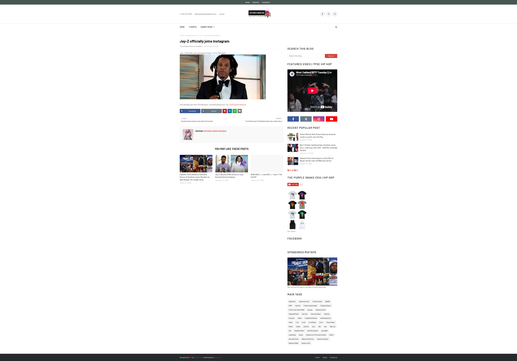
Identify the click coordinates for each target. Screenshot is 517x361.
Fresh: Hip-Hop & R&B (296, 310)
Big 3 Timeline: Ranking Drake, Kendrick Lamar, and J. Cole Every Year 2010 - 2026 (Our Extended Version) (318, 147)
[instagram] (334, 14)
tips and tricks (293, 339)
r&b (319, 326)
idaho (300, 318)
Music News (330, 322)
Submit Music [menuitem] (207, 27)
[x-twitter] (328, 14)
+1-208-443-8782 (186, 14)
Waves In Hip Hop (308, 339)
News (291, 326)
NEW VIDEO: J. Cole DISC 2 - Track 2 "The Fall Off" (266, 175)
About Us (256, 2)
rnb (290, 331)
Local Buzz (312, 322)
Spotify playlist (313, 331)
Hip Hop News (316, 314)
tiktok (331, 335)
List (297, 322)
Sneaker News (299, 331)
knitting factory (325, 318)
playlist (306, 326)
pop (313, 326)
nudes (298, 326)
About (325, 357)
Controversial (317, 301)
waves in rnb (306, 343)
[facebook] (322, 14)
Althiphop (292, 301)
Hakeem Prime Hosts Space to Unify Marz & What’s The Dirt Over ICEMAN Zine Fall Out (316, 159)
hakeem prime (320, 310)
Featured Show (325, 306)
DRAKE (327, 301)
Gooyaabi (217, 357)
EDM (290, 306)
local (303, 322)
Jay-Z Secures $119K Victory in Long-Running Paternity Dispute (229, 175)
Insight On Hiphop (191, 35)
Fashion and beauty (310, 306)
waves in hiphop (322, 339)
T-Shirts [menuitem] (193, 27)
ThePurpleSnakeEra (237, 104)
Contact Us (266, 2)
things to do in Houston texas (316, 335)
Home (247, 2)
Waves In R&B (293, 343)
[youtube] (331, 119)
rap (325, 326)
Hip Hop (305, 314)
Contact (221, 14)
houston (291, 318)
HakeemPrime (293, 314)
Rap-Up (332, 326)
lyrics (321, 322)
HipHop (326, 314)
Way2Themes (198, 357)
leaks (290, 322)
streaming (292, 335)
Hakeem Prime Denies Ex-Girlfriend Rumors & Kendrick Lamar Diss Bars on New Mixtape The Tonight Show (195, 177)
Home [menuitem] (182, 27)
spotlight (324, 331)
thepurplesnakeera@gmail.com (205, 14)
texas (301, 335)
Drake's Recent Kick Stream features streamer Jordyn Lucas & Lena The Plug (318, 135)
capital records (304, 301)
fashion (297, 306)
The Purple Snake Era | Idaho (191, 46)
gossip (310, 310)
